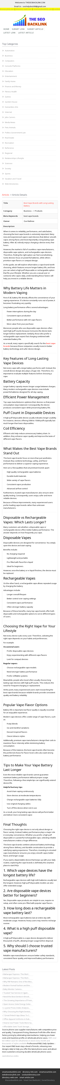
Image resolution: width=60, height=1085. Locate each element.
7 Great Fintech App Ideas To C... (16, 1015)
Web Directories (11, 184)
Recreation (9, 143)
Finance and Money (13, 86)
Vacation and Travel (13, 178)
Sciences (8, 163)
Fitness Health (11, 91)
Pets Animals (10, 127)
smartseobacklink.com (37, 9)
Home (6, 29)
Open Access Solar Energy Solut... (17, 1004)
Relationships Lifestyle (14, 158)
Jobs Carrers (10, 117)
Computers (9, 61)
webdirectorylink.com (11, 1074)
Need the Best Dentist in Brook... (16, 996)
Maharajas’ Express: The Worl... (16, 974)
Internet (8, 112)
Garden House (11, 102)
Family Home (10, 81)
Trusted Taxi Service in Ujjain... (16, 993)
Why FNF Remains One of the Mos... (18, 981)
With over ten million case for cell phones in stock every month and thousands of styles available (29, 1041)
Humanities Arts (11, 107)
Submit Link (18, 29)
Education (9, 71)
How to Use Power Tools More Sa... (18, 1023)
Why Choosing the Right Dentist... (17, 1011)
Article (5, 194)
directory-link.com (30, 1072)
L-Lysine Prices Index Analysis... (16, 1008)
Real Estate (9, 137)
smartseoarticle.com (47, 1072)
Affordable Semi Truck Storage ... (17, 1026)
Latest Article (26, 32)
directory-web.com (18, 9)
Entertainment (11, 76)
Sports (7, 173)
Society (8, 168)
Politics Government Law (15, 132)
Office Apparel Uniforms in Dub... (17, 1019)
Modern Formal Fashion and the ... (17, 985)
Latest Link (9, 32)
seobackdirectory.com (31, 1074)
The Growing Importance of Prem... (18, 1000)
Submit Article (35, 29)
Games (8, 96)
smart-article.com (27, 1077)
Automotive (10, 50)
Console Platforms (12, 66)
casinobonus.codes (10, 1056)
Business (9, 55)
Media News (10, 122)
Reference (9, 148)
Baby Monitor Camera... (13, 989)
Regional (8, 153)
